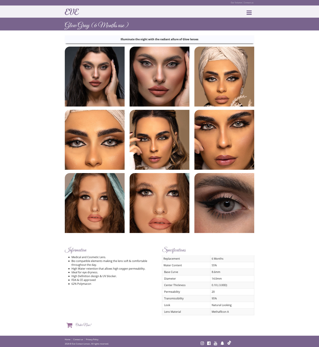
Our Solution (236, 2)
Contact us (249, 2)
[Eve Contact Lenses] (73, 11)
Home (67, 339)
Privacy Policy (92, 339)
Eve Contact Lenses (81, 343)
